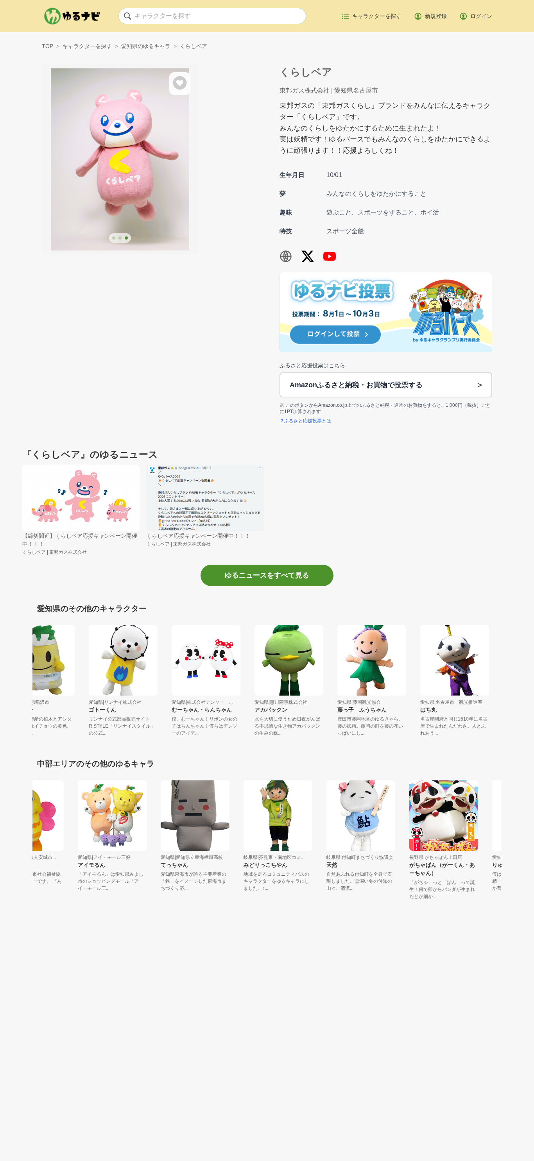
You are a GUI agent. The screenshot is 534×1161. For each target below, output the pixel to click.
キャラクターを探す (87, 46)
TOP (47, 46)
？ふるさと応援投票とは (305, 421)
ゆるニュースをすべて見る (267, 575)
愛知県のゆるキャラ (145, 46)
